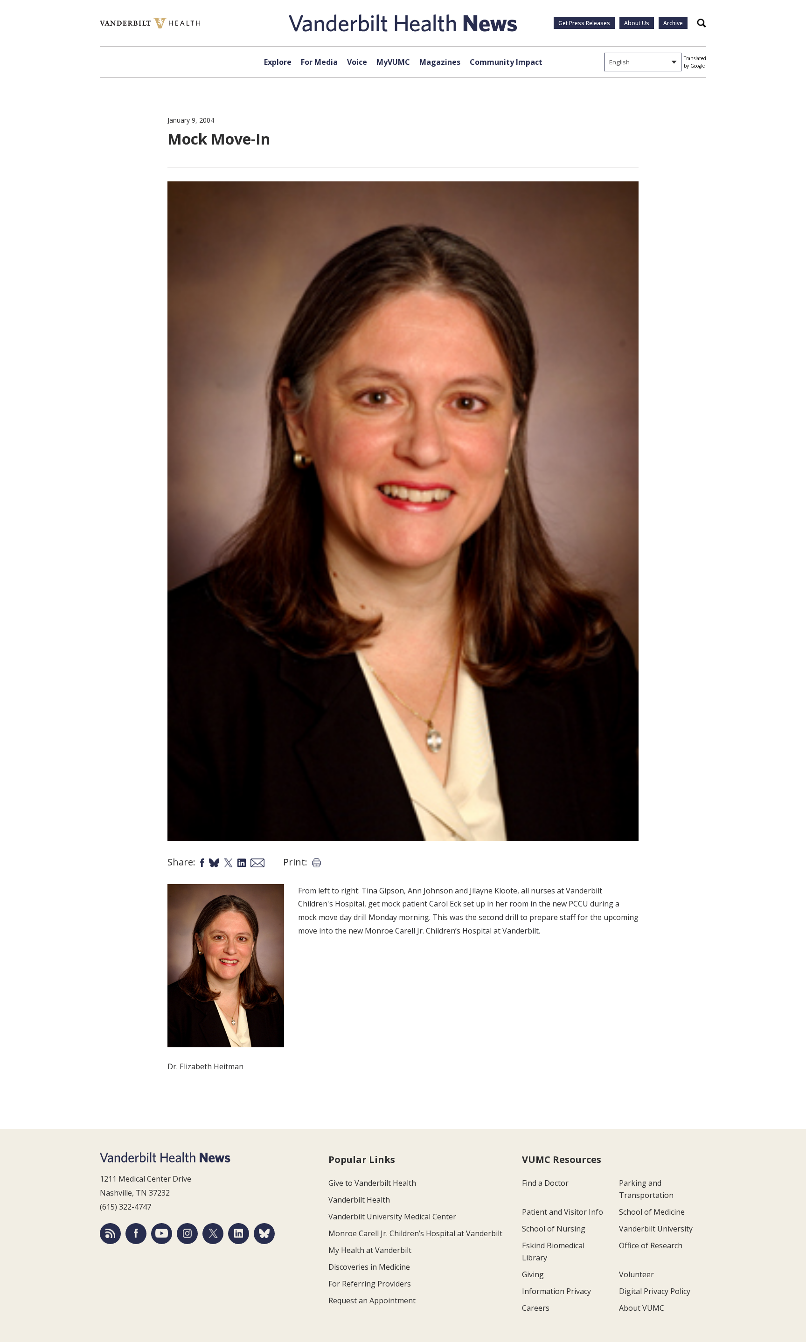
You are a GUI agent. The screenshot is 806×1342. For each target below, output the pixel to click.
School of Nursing (553, 1229)
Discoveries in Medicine (369, 1267)
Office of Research (650, 1245)
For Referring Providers (369, 1284)
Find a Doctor (545, 1183)
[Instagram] (187, 1233)
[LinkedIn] (238, 1233)
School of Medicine (652, 1212)
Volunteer (636, 1274)
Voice (357, 62)
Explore (278, 62)
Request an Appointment (372, 1300)
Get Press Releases (584, 23)
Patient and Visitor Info (562, 1212)
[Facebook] (135, 1233)
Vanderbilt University (656, 1229)
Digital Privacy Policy (654, 1291)
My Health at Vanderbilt (369, 1250)
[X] (212, 1233)
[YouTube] (161, 1233)
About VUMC (641, 1308)
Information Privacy (556, 1291)
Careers (535, 1308)
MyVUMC (393, 62)
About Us (636, 23)
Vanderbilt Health (359, 1200)
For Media (319, 62)
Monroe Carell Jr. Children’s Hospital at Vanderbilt (415, 1233)
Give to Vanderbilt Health (372, 1183)
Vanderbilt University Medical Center (392, 1216)
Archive (673, 23)
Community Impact (506, 62)
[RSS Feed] (110, 1233)
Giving (533, 1274)
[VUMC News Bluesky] (264, 1233)
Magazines (439, 62)
